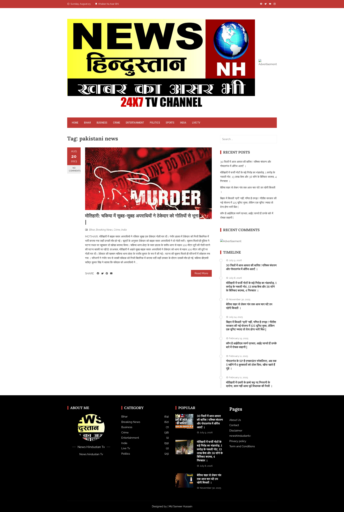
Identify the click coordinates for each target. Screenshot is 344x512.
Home (75, 122)
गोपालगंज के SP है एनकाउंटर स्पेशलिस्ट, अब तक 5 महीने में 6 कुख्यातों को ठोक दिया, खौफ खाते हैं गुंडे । (251, 364)
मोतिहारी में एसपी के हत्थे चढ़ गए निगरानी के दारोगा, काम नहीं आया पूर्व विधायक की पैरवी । (249, 384)
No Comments (75, 169)
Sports (170, 122)
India (183, 122)
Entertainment (135, 122)
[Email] (111, 273)
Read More (201, 273)
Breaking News (104, 229)
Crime (116, 122)
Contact (234, 425)
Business (102, 122)
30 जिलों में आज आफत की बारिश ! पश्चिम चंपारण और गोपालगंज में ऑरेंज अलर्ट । (251, 267)
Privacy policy (237, 441)
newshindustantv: (240, 435)
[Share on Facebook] (98, 273)
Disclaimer (235, 430)
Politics (155, 122)
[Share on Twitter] (102, 273)
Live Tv (196, 122)
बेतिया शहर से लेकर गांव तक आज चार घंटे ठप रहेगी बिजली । (209, 478)
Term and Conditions (242, 446)
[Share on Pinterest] (107, 273)
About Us (235, 420)
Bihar (87, 122)
